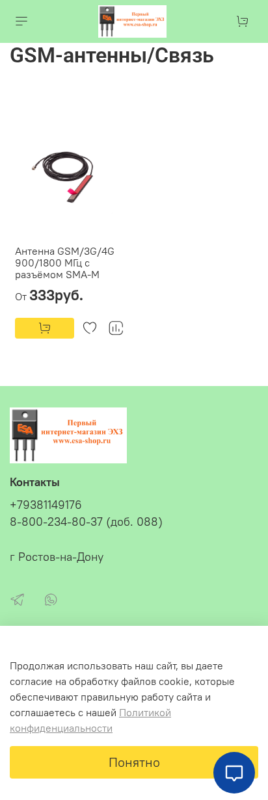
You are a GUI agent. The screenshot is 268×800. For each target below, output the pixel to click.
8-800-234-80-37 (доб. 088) (86, 522)
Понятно (134, 762)
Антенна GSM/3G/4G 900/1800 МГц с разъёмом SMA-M (64, 262)
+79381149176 (46, 505)
